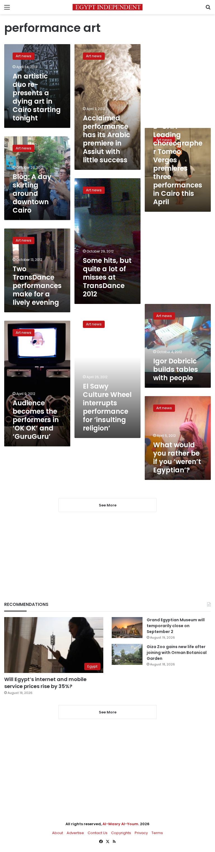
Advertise (75, 833)
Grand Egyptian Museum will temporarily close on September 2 (176, 625)
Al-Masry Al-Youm (120, 824)
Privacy (141, 833)
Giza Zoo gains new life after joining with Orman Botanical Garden (177, 652)
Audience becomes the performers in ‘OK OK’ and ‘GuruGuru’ (36, 419)
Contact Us (98, 833)
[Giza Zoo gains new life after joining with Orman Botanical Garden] (127, 654)
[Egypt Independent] (107, 7)
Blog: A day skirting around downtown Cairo (32, 193)
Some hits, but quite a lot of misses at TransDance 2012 (107, 277)
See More (107, 712)
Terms (157, 833)
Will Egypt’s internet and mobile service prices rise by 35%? (45, 683)
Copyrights (121, 833)
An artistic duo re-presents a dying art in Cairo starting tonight (37, 97)
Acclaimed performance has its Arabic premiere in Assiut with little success (106, 139)
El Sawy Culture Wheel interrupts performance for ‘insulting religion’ (107, 407)
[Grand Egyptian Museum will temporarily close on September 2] (127, 627)
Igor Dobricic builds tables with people (175, 369)
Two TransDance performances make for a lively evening (37, 285)
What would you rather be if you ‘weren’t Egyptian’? (177, 457)
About (57, 833)
